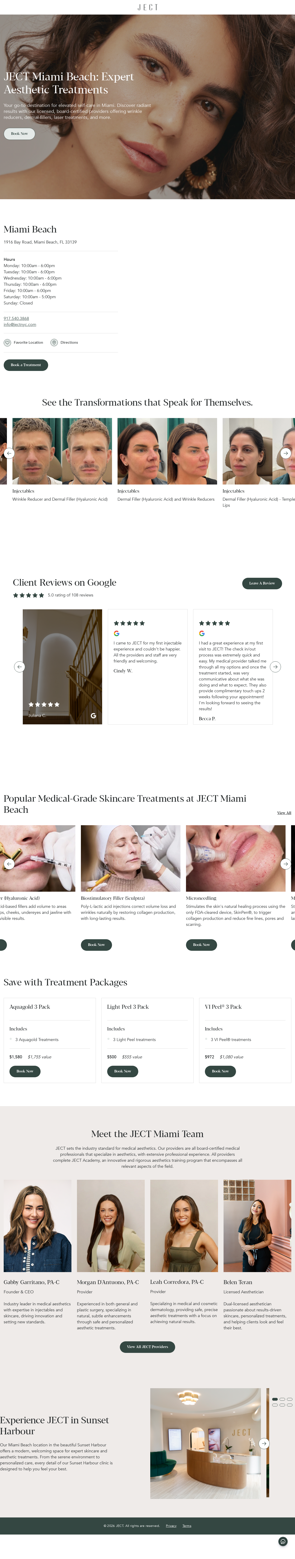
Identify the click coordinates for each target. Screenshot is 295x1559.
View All (284, 813)
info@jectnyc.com (20, 325)
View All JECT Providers (147, 1347)
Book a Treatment (26, 365)
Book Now (19, 133)
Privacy (171, 1526)
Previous (9, 453)
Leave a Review (262, 583)
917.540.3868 (16, 319)
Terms (187, 1526)
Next (285, 453)
